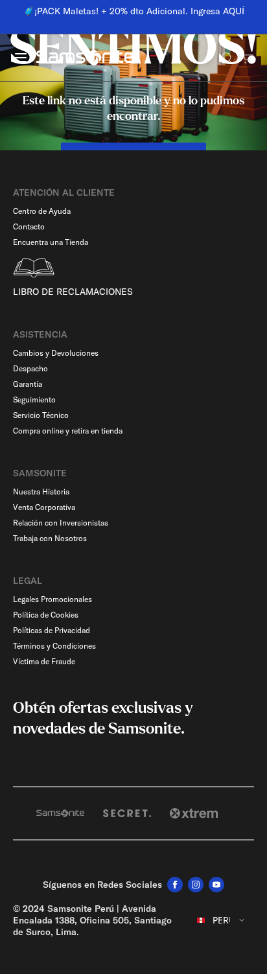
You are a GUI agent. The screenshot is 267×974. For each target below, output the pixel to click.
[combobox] (221, 920)
